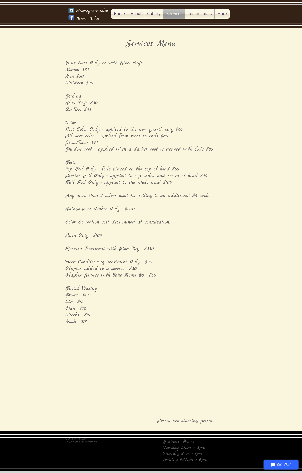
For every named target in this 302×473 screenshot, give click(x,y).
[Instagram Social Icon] (71, 10)
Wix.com (92, 441)
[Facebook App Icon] (71, 17)
